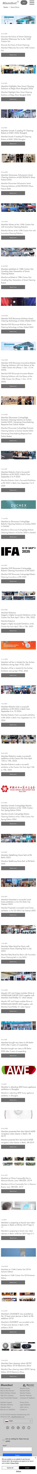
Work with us (24, 1407)
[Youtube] (28, 1427)
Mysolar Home (24, 1388)
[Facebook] (12, 1427)
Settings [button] (18, 1471)
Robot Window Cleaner (8, 1393)
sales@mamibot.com (17, 1417)
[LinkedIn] (23, 1427)
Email (5, 1445)
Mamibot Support (6, 1402)
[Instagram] (7, 1427)
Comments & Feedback (27, 1398)
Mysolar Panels (25, 1391)
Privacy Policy (24, 1402)
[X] (18, 1427)
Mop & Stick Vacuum (7, 1391)
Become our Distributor (7, 1410)
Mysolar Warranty (26, 1395)
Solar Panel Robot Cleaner (9, 1398)
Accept (27, 1468)
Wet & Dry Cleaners (7, 1395)
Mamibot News (5, 1407)
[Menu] (32, 2)
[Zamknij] (34, 1459)
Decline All (10, 1468)
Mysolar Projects (25, 1393)
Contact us (23, 1410)
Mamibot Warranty (6, 1405)
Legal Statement (25, 1405)
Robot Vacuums (5, 1388)
